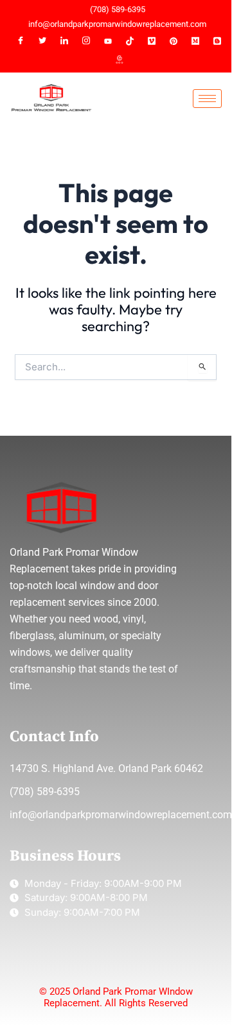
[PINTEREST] (173, 41)
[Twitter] (42, 41)
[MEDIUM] (195, 41)
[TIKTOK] (129, 41)
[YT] (108, 41)
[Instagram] (86, 41)
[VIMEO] (151, 41)
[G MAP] (119, 60)
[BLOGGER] (217, 41)
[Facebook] (20, 41)
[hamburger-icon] (207, 98)
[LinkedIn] (64, 41)
